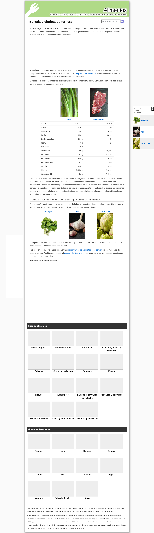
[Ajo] (77, 238)
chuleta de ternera (98, 119)
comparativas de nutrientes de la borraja (85, 250)
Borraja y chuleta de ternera (50, 21)
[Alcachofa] (105, 238)
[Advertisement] (77, 52)
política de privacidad (67, 528)
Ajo (77, 211)
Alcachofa (105, 211)
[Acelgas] (49, 238)
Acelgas (48, 211)
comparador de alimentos (85, 73)
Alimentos (115, 10)
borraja (69, 119)
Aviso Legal (80, 528)
